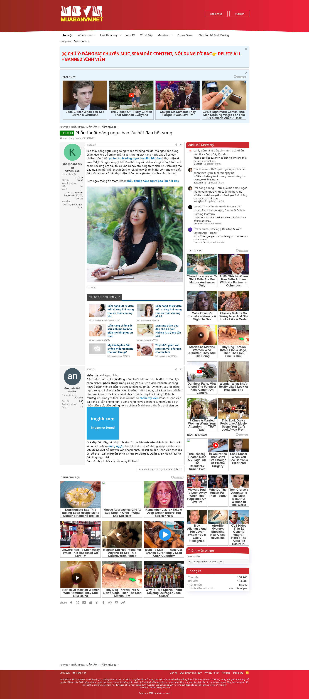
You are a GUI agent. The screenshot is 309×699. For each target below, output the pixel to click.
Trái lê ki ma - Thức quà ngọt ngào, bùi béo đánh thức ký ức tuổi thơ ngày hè (219, 171)
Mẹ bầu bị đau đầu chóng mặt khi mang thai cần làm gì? (120, 348)
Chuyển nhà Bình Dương (213, 35)
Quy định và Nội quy (191, 672)
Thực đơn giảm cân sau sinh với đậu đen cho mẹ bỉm (168, 348)
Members (163, 35)
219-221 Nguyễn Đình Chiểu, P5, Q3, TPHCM (73, 195)
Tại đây (223, 684)
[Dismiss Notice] (245, 49)
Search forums (81, 41)
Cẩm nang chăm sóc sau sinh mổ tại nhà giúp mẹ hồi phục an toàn (120, 331)
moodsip (197, 163)
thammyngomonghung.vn (73, 206)
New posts (65, 41)
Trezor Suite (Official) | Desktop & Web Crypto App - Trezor (217, 230)
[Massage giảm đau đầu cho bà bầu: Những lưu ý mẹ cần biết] (145, 330)
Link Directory (108, 35)
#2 (181, 369)
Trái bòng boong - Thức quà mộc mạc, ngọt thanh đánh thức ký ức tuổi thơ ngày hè (220, 189)
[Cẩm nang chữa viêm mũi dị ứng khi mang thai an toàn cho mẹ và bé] (145, 310)
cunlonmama (97, 320)
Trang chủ (238, 672)
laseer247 (198, 223)
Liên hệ (173, 672)
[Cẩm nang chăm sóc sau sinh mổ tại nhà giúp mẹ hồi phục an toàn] (97, 330)
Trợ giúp (225, 672)
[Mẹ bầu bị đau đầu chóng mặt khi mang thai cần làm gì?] (97, 349)
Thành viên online (201, 550)
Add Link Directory (201, 145)
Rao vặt (67, 35)
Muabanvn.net (163, 693)
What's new (85, 35)
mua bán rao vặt (121, 679)
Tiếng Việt (80, 672)
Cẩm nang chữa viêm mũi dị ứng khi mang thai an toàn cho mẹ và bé (168, 311)
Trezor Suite (199, 242)
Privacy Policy (211, 672)
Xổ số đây (146, 35)
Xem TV (130, 35)
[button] (94, 35)
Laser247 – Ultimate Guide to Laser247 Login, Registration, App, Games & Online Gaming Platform (219, 210)
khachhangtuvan (72, 138)
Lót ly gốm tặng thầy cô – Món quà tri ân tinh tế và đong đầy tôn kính (218, 152)
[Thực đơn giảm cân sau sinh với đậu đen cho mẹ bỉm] (145, 349)
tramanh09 (194, 556)
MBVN (66, 672)
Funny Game (185, 35)
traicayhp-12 (199, 182)
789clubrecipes (238, 588)
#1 (181, 144)
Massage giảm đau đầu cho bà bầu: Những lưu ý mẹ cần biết (168, 331)
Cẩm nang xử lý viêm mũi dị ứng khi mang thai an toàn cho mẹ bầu (120, 311)
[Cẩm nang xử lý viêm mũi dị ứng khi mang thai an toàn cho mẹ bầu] (97, 310)
